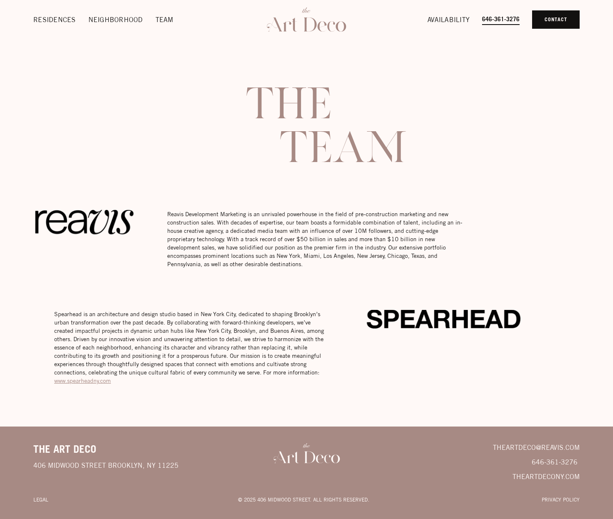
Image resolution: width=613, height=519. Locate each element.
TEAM (164, 19)
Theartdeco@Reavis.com (536, 447)
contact (556, 19)
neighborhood (115, 19)
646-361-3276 (501, 18)
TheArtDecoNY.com (546, 476)
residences (54, 19)
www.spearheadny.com (82, 380)
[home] (306, 19)
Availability (448, 19)
